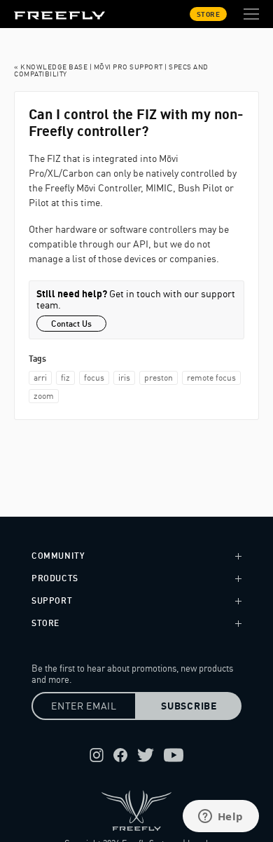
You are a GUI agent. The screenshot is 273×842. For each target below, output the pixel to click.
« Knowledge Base (51, 66)
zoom (44, 396)
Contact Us (71, 323)
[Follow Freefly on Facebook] (120, 755)
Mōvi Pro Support (128, 66)
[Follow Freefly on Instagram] (97, 755)
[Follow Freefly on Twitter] (145, 755)
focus (94, 377)
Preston (158, 377)
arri (40, 377)
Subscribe (188, 706)
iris (124, 377)
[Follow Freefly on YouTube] (173, 755)
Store (208, 14)
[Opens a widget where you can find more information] (220, 817)
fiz (65, 377)
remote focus (211, 377)
